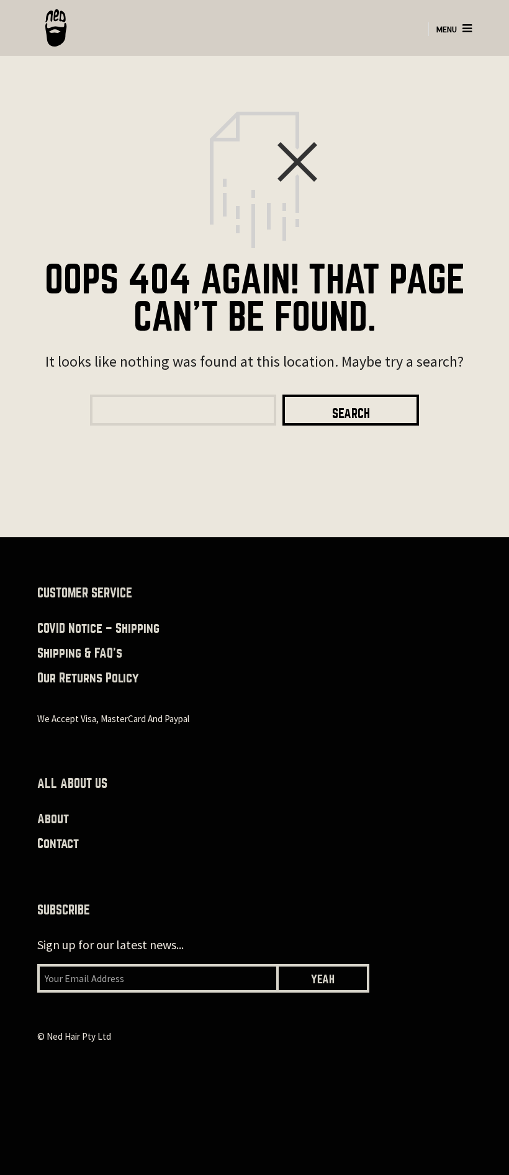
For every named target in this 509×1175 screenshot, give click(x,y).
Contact (58, 843)
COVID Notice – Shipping (98, 628)
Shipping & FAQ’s (79, 652)
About (53, 818)
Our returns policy (88, 677)
